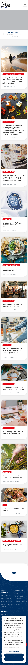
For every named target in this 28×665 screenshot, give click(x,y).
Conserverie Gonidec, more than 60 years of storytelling (13, 388)
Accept (14, 655)
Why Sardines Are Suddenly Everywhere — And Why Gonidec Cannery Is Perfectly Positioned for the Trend (14, 178)
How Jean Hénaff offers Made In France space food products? (14, 224)
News (20, 34)
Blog (16, 594)
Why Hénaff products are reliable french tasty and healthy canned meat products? (12, 351)
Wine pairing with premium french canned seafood (13, 432)
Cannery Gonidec (13, 32)
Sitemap (18, 605)
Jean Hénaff (10, 34)
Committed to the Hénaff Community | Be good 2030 (13, 476)
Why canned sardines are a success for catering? (13, 305)
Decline (14, 659)
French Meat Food (7, 598)
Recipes (15, 36)
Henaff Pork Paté (6, 601)
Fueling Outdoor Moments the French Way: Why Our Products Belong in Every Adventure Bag (13, 80)
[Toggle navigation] (25, 5)
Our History (4, 614)
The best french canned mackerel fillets (12, 270)
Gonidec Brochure (21, 601)
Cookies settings (14, 651)
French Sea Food (6, 595)
